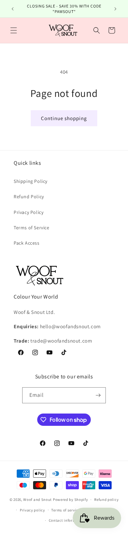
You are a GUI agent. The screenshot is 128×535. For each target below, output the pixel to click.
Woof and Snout (37, 499)
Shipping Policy (30, 181)
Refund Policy (29, 196)
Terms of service (65, 510)
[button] (13, 30)
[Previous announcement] (12, 8)
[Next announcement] (115, 8)
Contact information (67, 520)
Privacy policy (32, 510)
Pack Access (27, 243)
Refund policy (106, 499)
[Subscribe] (97, 395)
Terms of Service (31, 228)
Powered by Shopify (70, 499)
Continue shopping (64, 118)
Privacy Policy (28, 212)
